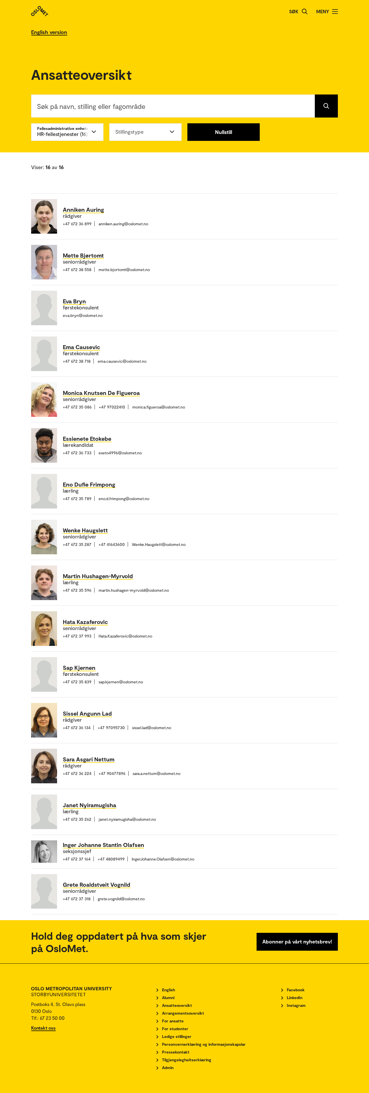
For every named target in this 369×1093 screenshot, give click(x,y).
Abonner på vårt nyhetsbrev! (297, 941)
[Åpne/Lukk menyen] (335, 11)
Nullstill (223, 132)
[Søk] (305, 11)
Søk (293, 11)
